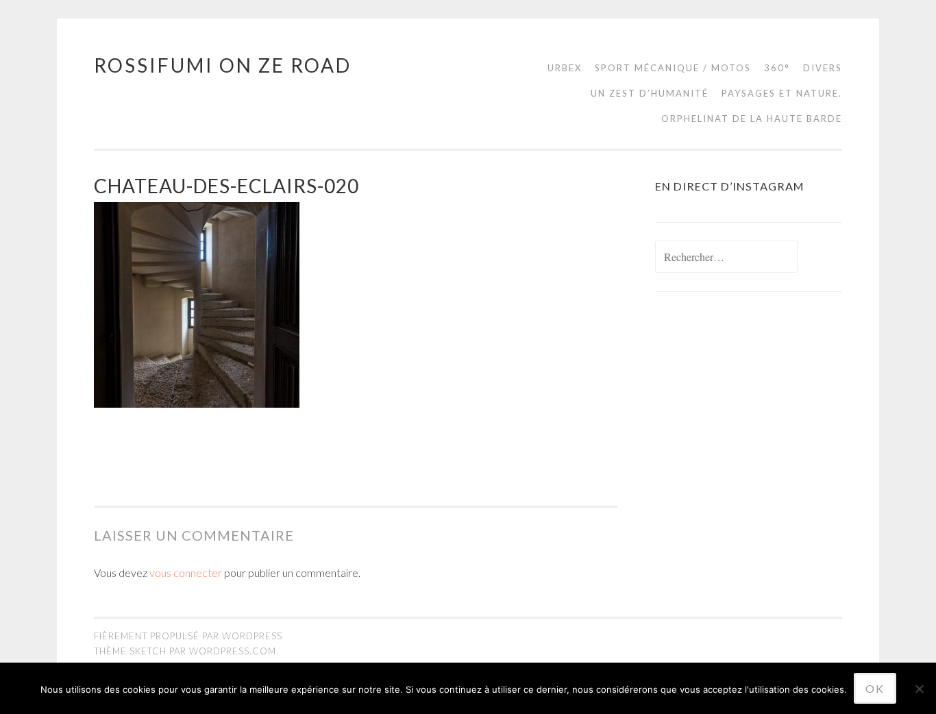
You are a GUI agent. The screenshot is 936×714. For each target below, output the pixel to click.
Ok (875, 688)
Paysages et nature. (782, 93)
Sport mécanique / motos (673, 67)
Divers (822, 67)
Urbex (564, 67)
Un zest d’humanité (650, 93)
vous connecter (185, 572)
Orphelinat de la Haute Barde (751, 118)
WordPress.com (232, 650)
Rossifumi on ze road (223, 65)
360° (777, 67)
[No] (919, 688)
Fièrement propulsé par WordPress (188, 635)
